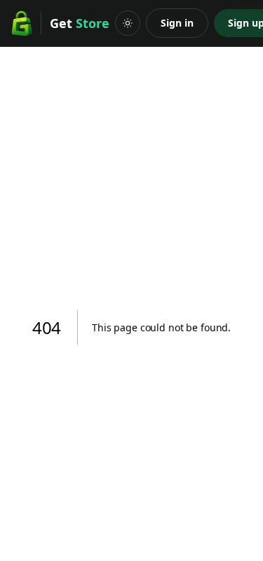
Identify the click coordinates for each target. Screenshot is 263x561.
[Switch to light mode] (127, 23)
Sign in (177, 22)
